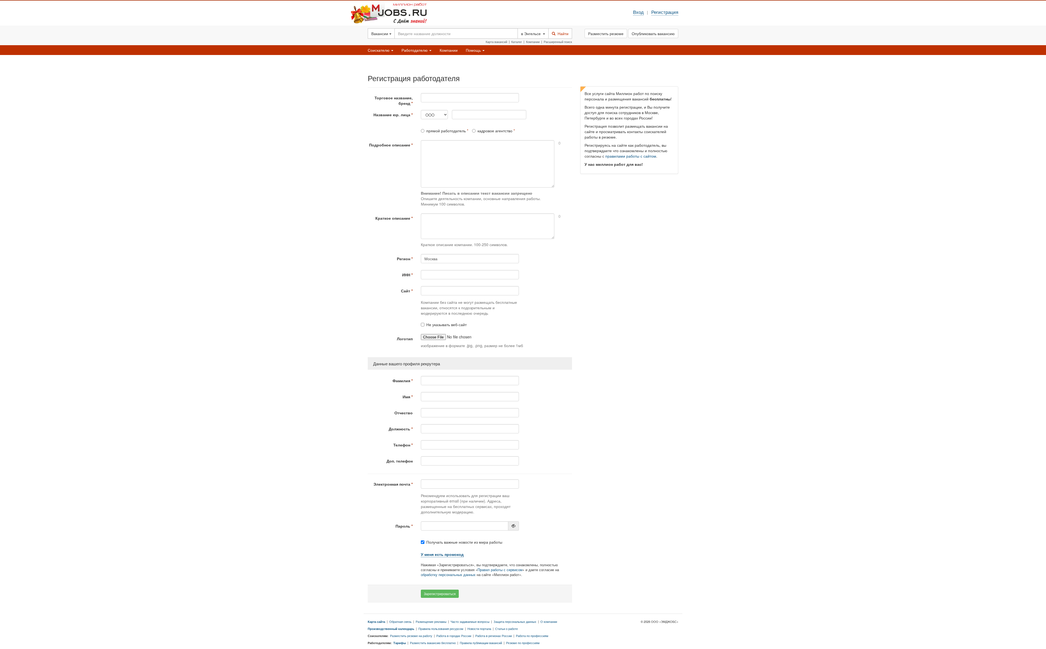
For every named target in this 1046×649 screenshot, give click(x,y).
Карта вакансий (496, 41)
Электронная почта (391, 484)
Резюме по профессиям (523, 643)
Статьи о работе (506, 628)
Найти (561, 33)
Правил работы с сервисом (500, 569)
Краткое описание (392, 218)
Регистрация (664, 12)
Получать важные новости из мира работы (464, 542)
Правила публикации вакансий (481, 643)
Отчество (403, 412)
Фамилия (401, 380)
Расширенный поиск (558, 41)
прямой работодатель (446, 130)
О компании (548, 621)
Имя (406, 396)
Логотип (405, 338)
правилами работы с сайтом (630, 156)
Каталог (516, 41)
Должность (399, 428)
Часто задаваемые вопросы (470, 621)
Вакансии (380, 33)
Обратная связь (400, 621)
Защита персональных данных (515, 621)
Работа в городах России (453, 635)
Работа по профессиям (532, 635)
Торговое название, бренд (394, 100)
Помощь (474, 50)
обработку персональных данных (448, 574)
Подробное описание (389, 145)
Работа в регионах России (493, 635)
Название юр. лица (391, 114)
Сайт (405, 290)
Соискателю (379, 50)
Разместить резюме (606, 33)
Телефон (401, 445)
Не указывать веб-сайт (446, 324)
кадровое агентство (495, 130)
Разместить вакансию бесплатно (433, 643)
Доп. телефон (400, 461)
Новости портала (479, 628)
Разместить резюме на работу (411, 635)
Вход (638, 12)
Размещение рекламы (431, 621)
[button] (442, 554)
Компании (533, 41)
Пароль (403, 526)
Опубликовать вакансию (653, 33)
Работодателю (415, 50)
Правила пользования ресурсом (440, 628)
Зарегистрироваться (440, 593)
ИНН (406, 274)
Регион (403, 258)
